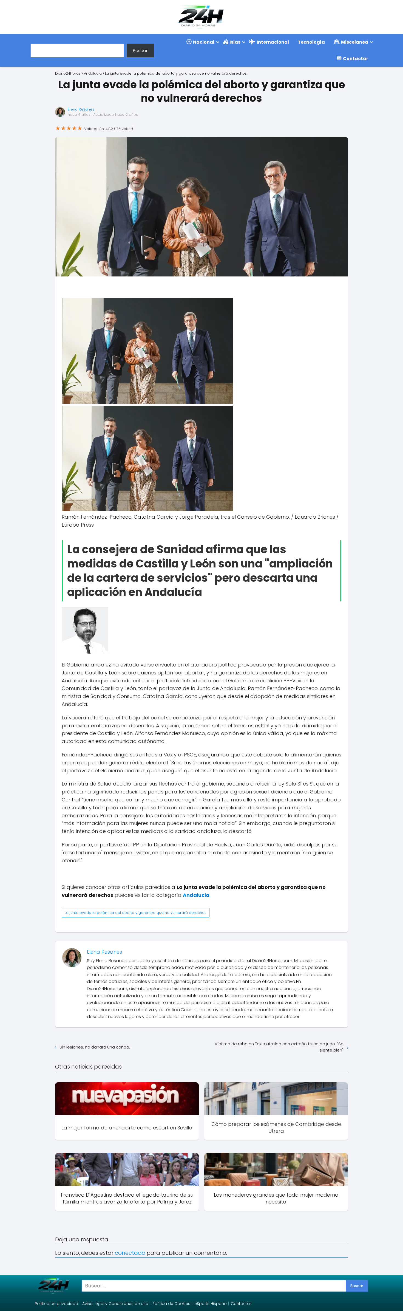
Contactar (241, 1303)
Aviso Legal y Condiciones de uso (115, 1303)
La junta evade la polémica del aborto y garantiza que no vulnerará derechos (135, 912)
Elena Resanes (81, 109)
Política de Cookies (171, 1303)
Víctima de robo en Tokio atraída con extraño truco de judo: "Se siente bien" (279, 1047)
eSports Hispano (210, 1303)
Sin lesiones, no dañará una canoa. (94, 1047)
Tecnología (311, 42)
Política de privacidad (56, 1303)
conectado (130, 1253)
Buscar (140, 50)
